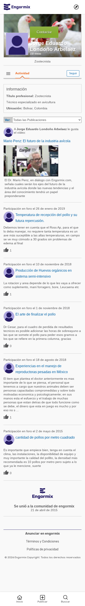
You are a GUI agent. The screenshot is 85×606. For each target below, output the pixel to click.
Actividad (22, 73)
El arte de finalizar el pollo (35, 314)
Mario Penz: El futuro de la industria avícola (36, 141)
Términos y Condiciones (42, 541)
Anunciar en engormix (42, 533)
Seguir (73, 73)
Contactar (44, 32)
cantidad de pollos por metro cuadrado (45, 437)
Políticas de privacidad (42, 549)
